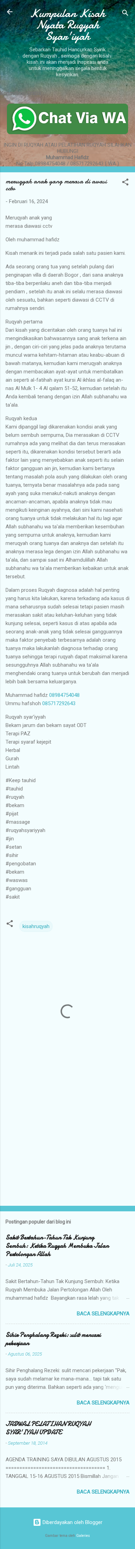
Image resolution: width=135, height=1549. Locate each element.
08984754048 (64, 695)
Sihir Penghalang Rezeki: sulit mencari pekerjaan (53, 1339)
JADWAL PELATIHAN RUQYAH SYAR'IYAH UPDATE (48, 1428)
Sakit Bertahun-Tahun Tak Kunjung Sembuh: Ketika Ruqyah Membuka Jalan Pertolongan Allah (57, 1245)
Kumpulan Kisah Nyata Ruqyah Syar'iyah (67, 25)
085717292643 (58, 703)
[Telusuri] (125, 14)
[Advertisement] (67, 1146)
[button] (125, 183)
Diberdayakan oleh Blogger (71, 1522)
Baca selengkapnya (103, 1313)
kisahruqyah (36, 926)
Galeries (83, 1535)
